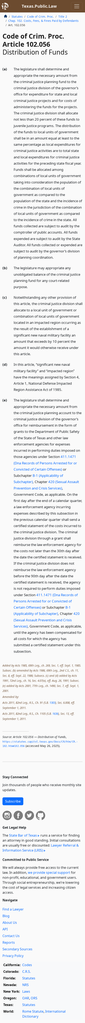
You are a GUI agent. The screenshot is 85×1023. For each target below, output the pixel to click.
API (5, 929)
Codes (27, 965)
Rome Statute (33, 1011)
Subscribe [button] (13, 801)
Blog (5, 916)
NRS (25, 985)
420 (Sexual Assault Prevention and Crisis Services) (47, 619)
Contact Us (11, 936)
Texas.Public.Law (39, 6)
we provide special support (49, 872)
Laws (26, 991)
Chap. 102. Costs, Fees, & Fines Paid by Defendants (43, 21)
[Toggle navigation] (77, 6)
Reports (8, 942)
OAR (25, 998)
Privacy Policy (13, 955)
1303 (52, 703)
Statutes (17, 16)
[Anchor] (56, 257)
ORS (34, 998)
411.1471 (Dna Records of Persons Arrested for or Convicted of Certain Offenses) (45, 462)
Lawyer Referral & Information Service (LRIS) (40, 848)
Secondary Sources (17, 949)
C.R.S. (26, 971)
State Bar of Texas (23, 835)
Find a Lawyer (13, 909)
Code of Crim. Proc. (40, 16)
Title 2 (62, 16)
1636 (55, 714)
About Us (9, 922)
